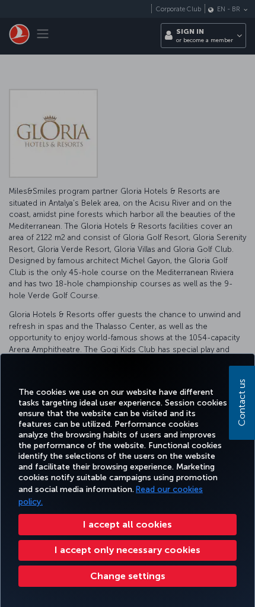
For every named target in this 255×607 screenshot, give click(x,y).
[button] (127, 576)
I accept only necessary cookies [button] (127, 549)
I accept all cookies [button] (127, 524)
